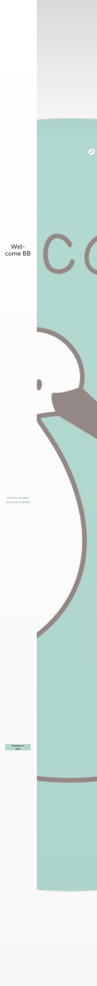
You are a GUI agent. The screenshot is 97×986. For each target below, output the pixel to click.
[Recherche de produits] (91, 152)
